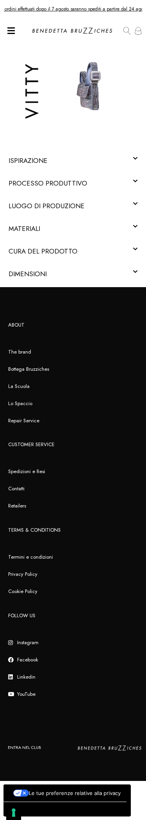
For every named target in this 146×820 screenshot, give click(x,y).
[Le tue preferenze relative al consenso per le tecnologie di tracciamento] (13, 812)
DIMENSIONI (28, 274)
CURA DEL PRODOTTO (43, 251)
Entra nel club (24, 747)
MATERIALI (24, 228)
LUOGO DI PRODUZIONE (46, 206)
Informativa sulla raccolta (39, 809)
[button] (73, 160)
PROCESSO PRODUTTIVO (48, 183)
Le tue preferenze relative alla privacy (75, 793)
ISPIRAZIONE (28, 160)
